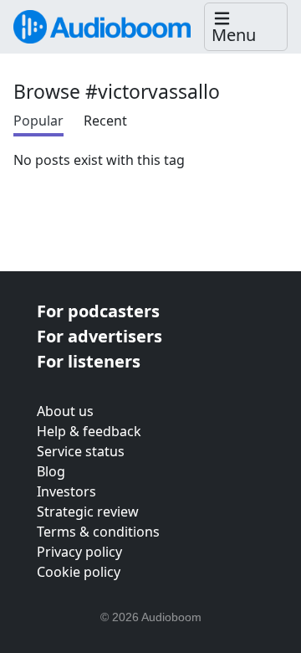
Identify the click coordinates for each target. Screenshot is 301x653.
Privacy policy (79, 551)
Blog (51, 471)
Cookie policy (78, 572)
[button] (246, 27)
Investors (66, 491)
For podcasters (98, 311)
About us (65, 411)
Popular (38, 120)
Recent (105, 120)
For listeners (88, 361)
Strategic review (88, 511)
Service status (81, 451)
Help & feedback (89, 431)
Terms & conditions (98, 531)
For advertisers (99, 336)
